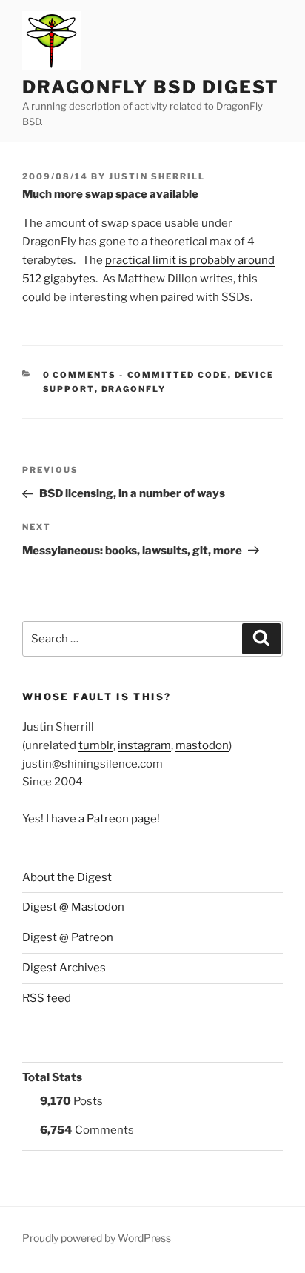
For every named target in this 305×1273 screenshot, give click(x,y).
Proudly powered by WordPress (96, 1238)
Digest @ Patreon (67, 937)
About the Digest (67, 877)
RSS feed (46, 998)
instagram (144, 745)
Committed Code (177, 375)
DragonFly (134, 389)
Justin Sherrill (157, 176)
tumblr (95, 745)
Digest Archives (64, 967)
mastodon (202, 745)
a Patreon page (117, 818)
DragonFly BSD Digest (150, 87)
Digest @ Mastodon (73, 907)
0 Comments (80, 375)
